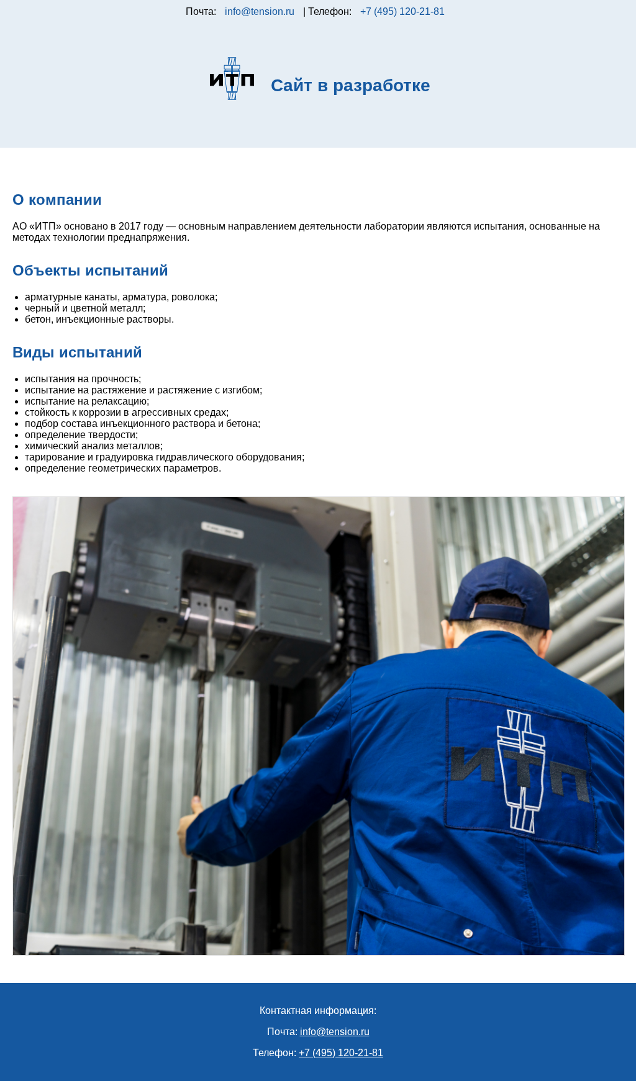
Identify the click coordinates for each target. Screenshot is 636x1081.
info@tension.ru (259, 11)
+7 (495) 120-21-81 (402, 11)
